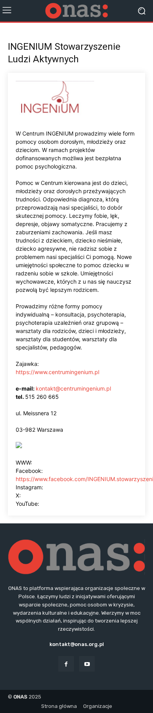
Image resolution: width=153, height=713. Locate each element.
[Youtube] (87, 663)
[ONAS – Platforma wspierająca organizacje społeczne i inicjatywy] (76, 11)
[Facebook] (66, 663)
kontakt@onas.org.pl (76, 644)
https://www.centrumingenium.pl (57, 372)
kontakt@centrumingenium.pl (73, 388)
